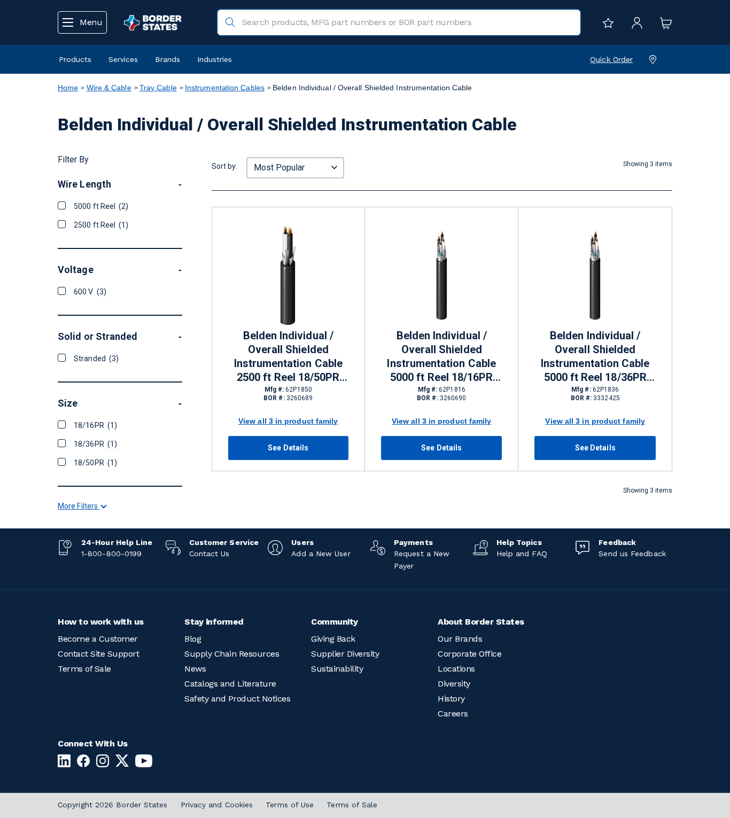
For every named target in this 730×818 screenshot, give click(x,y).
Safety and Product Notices (237, 699)
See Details (288, 447)
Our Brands (460, 639)
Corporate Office (469, 654)
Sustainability (337, 669)
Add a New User (320, 553)
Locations (456, 669)
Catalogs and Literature (230, 684)
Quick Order (611, 59)
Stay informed (214, 622)
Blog (192, 639)
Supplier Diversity (345, 654)
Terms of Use (290, 804)
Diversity (454, 684)
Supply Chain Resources (231, 654)
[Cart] (663, 22)
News (195, 669)
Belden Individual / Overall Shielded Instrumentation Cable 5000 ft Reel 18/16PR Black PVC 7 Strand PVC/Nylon (441, 357)
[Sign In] (634, 22)
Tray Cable (158, 87)
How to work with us (101, 622)
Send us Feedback (632, 553)
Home (68, 87)
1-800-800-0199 (111, 553)
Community (334, 622)
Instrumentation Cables (225, 87)
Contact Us (209, 553)
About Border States (481, 622)
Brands (167, 59)
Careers (453, 713)
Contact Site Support (98, 654)
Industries (214, 59)
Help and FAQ (521, 553)
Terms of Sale (84, 669)
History (451, 699)
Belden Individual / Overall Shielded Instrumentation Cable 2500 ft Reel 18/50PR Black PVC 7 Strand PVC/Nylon (288, 357)
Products (75, 59)
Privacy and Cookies (217, 804)
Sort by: (224, 166)
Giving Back (333, 639)
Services (123, 59)
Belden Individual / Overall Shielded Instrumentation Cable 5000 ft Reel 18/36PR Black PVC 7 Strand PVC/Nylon (595, 357)
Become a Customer (98, 639)
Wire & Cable (109, 87)
